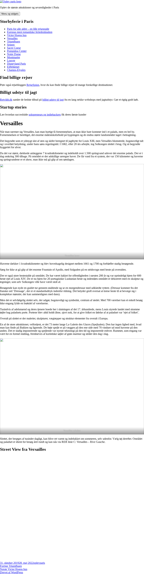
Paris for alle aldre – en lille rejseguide (28, 28)
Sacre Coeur (14, 47)
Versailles (12, 38)
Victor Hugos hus (17, 35)
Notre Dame (14, 54)
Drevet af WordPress (11, 572)
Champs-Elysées (16, 69)
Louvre (11, 60)
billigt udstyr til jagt (53, 99)
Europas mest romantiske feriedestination (29, 32)
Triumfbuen (13, 41)
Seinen (11, 44)
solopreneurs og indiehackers (45, 114)
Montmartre (13, 57)
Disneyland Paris (16, 63)
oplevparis (39, 562)
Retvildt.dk (6, 99)
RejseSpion (33, 84)
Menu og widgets (10, 13)
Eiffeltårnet (13, 66)
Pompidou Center (17, 51)
